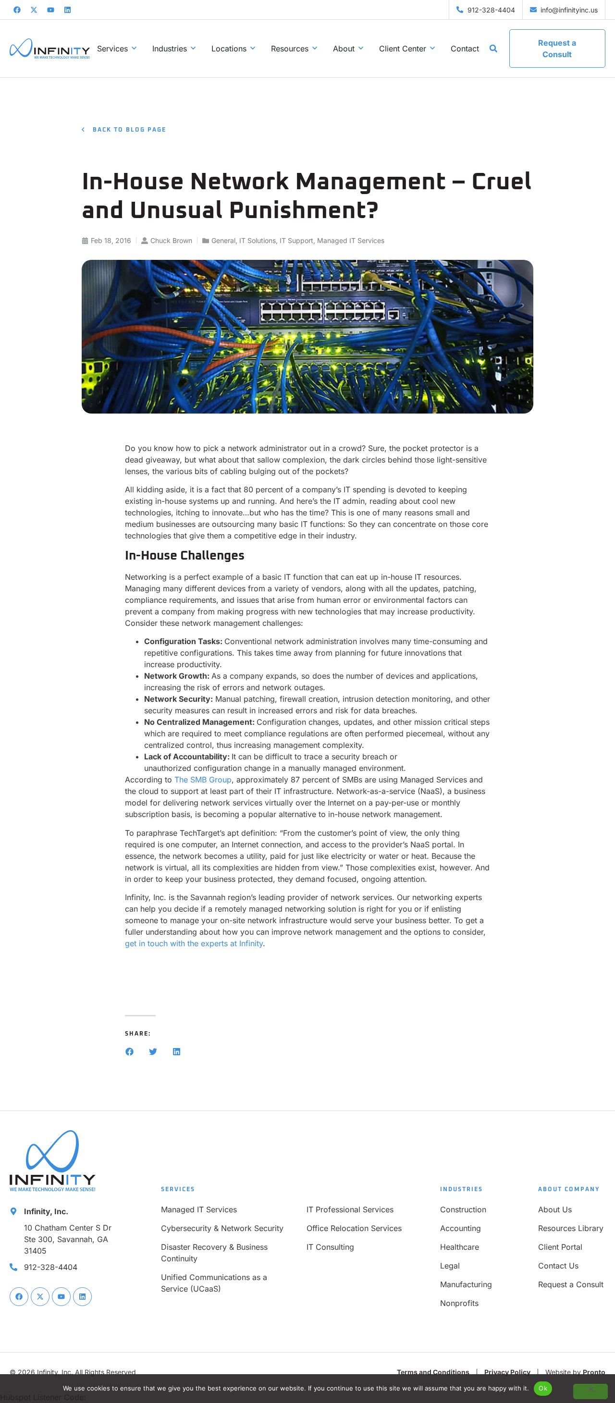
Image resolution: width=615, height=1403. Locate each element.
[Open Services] (134, 48)
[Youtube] (50, 9)
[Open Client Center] (432, 48)
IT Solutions (257, 240)
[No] (590, 1391)
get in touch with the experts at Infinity (194, 943)
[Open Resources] (315, 48)
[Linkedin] (67, 9)
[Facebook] (17, 9)
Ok (543, 1388)
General (223, 240)
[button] (493, 48)
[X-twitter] (33, 9)
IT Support (296, 240)
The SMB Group (203, 779)
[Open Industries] (193, 48)
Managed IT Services (350, 240)
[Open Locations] (253, 48)
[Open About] (361, 48)
